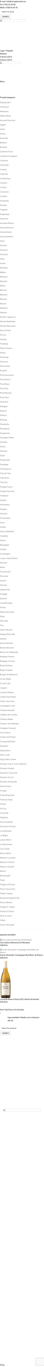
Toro (2, 625)
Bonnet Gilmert (6, 666)
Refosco (3, 415)
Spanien (3, 599)
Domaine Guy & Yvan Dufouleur (13, 764)
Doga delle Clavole (8, 759)
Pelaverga (4, 357)
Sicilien (3, 581)
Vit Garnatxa (5, 518)
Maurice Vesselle (7, 867)
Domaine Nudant (7, 768)
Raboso (3, 411)
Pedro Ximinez (6, 348)
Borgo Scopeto (6, 670)
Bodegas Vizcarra (7, 661)
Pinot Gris (4, 388)
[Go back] (3, 86)
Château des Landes (8, 715)
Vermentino (5, 505)
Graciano (4, 250)
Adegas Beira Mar (7, 634)
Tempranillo (5, 460)
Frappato (4, 210)
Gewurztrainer (6, 232)
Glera (2, 241)
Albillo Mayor (5, 116)
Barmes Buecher (7, 648)
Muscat (3, 304)
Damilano (4, 746)
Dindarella (4, 201)
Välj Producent (6, 630)
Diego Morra (5, 751)
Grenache (4, 254)
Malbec (3, 272)
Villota (2, 920)
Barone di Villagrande (9, 652)
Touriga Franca (6, 487)
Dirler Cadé (5, 755)
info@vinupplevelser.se (18, 1358)
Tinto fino (4, 482)
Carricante (4, 165)
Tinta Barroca (5, 469)
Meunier (3, 290)
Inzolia (3, 263)
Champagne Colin (7, 706)
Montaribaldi (5, 876)
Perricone (4, 362)
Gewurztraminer (6, 237)
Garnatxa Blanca (7, 223)
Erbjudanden (5, 102)
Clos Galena (5, 733)
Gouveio (3, 245)
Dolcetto (3, 205)
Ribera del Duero (7, 612)
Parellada (4, 344)
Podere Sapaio (6, 893)
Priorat (3, 607)
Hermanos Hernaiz (8, 826)
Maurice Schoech (7, 862)
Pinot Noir (4, 402)
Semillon (3, 442)
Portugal (3, 594)
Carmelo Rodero (7, 692)
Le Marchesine (6, 844)
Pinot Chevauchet (7, 889)
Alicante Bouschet (7, 120)
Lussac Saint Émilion (9, 558)
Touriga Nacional (7, 491)
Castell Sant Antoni (8, 697)
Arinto (2, 129)
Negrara (3, 312)
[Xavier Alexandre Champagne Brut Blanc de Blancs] (22, 951)
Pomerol (3, 563)
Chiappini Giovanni (8, 728)
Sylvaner (3, 451)
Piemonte (4, 576)
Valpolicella (5, 590)
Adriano (3, 639)
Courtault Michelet (7, 742)
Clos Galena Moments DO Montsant (15, 943)
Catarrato (4, 174)
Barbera (3, 143)
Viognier (3, 509)
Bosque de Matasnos (9, 675)
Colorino (3, 183)
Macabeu (4, 268)
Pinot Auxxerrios (7, 375)
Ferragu (3, 791)
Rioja (2, 616)
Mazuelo (3, 281)
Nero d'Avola (5, 330)
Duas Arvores (5, 786)
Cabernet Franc (6, 152)
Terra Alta (4, 621)
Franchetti (4, 813)
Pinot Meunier (6, 393)
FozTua (3, 809)
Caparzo (3, 688)
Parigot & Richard (7, 885)
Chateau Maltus (6, 719)
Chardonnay (5, 178)
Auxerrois (4, 138)
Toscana (3, 585)
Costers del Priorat (7, 737)
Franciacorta (5, 572)
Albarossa (4, 111)
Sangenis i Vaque (7, 907)
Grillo (2, 259)
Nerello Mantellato (7, 321)
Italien (2, 567)
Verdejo (3, 500)
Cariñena (4, 161)
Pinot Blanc (5, 384)
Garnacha (4, 219)
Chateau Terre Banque (9, 724)
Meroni (3, 871)
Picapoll (3, 371)
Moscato (3, 299)
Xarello (3, 527)
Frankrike (4, 536)
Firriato (3, 804)
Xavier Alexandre (7, 925)
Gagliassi (4, 817)
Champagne (5, 554)
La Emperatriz (6, 831)
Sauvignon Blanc (7, 438)
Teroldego (4, 465)
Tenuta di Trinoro (7, 911)
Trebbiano (4, 496)
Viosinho (3, 514)
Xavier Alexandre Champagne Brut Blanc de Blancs (21, 955)
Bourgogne (4, 545)
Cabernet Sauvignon (8, 156)
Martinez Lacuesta (7, 858)
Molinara (3, 295)
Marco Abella (5, 853)
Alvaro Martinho (6, 643)
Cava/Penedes (6, 603)
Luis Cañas (5, 849)
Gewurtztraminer (7, 228)
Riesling (3, 420)
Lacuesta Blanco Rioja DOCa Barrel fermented (19, 999)
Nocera (3, 335)
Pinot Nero (4, 397)
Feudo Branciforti (7, 795)
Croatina (3, 196)
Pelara (3, 353)
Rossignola (5, 429)
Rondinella (4, 424)
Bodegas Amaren (7, 657)
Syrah (2, 456)
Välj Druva (4, 107)
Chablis (3, 549)
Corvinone (4, 192)
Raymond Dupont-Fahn (10, 898)
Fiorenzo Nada (6, 800)
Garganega (4, 214)
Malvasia (4, 277)
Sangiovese (5, 433)
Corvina (3, 187)
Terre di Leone (6, 916)
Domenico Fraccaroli (8, 773)
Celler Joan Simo (7, 701)
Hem (2, 1010)
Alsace (3, 540)
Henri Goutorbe (6, 822)
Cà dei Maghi (5, 679)
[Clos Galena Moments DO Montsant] (16, 940)
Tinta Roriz (4, 478)
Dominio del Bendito (8, 782)
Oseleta (3, 339)
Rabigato (4, 406)
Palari (2, 880)
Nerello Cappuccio (8, 317)
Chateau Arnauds (7, 710)
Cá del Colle (5, 683)
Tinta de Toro (5, 473)
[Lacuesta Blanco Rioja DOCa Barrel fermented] (5, 979)
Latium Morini (5, 840)
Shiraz (2, 447)
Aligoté (3, 125)
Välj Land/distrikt (7, 531)
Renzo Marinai (6, 902)
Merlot (2, 286)
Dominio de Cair (7, 777)
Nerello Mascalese (8, 326)
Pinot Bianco (5, 380)
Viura (2, 523)
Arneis (2, 134)
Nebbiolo (4, 308)
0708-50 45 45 (29, 1361)
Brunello (3, 147)
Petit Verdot (5, 366)
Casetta (3, 170)
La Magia (4, 835)
